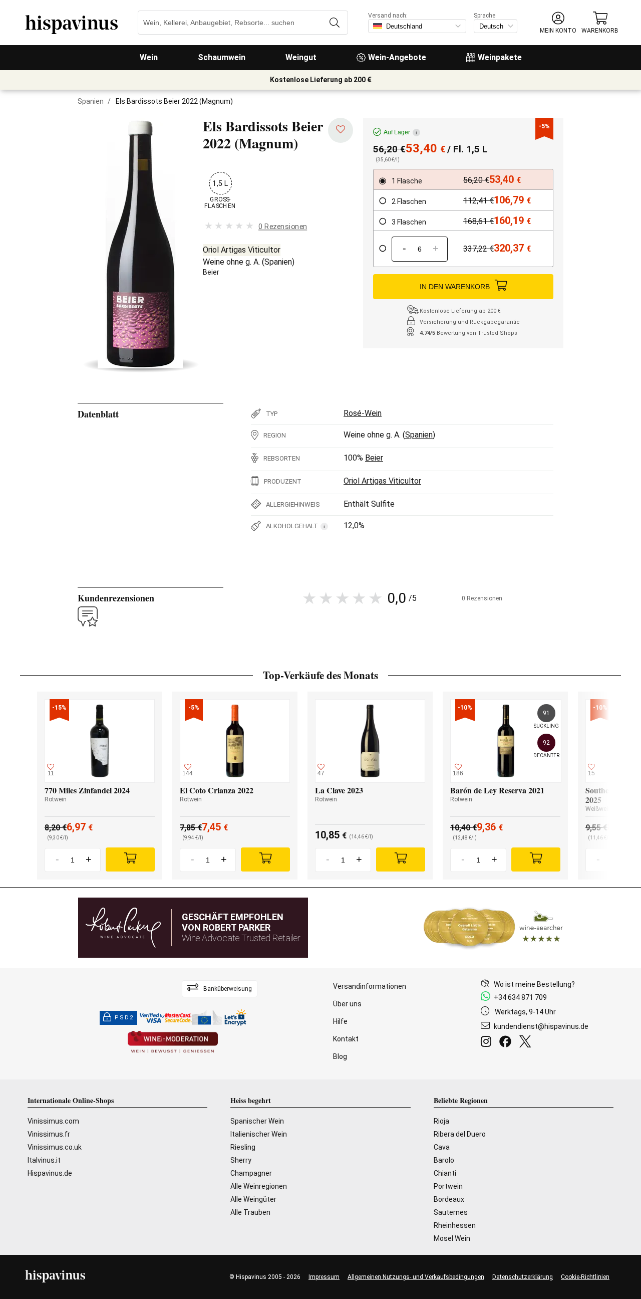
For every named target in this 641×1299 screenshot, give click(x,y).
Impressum (324, 1276)
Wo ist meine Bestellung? (534, 984)
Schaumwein (221, 57)
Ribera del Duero (460, 1134)
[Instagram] (488, 1043)
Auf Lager (400, 132)
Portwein (448, 1186)
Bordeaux (449, 1199)
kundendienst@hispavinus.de (541, 1026)
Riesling (242, 1147)
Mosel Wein (452, 1238)
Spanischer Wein (257, 1121)
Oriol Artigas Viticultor (241, 250)
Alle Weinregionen (258, 1186)
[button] (558, 23)
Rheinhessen (455, 1225)
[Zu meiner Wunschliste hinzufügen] (340, 130)
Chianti (445, 1173)
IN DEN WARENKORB (455, 287)
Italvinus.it (44, 1160)
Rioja (441, 1121)
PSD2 (124, 1017)
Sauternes (451, 1212)
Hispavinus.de (50, 1173)
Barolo (444, 1160)
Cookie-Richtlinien (585, 1276)
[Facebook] (507, 1043)
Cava (442, 1147)
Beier (211, 272)
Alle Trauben (250, 1212)
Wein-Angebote (397, 57)
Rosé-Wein (363, 413)
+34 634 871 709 (520, 997)
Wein (149, 57)
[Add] (130, 859)
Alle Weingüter (253, 1199)
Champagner (251, 1173)
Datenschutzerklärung (522, 1276)
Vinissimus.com (53, 1121)
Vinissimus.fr (49, 1134)
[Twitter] (527, 1043)
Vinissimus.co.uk (55, 1147)
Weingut (300, 57)
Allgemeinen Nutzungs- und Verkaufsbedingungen (416, 1276)
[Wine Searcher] (493, 928)
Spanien (91, 101)
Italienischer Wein (258, 1134)
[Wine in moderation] (173, 1042)
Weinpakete (500, 57)
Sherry (240, 1160)
